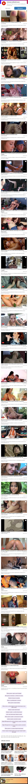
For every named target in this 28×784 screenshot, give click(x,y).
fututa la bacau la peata (14, 698)
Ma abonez (20, 8)
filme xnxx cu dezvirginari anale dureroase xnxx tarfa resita (14, 707)
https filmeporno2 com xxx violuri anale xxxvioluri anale (14, 725)
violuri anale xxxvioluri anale (14, 719)
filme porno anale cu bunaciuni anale (14, 716)
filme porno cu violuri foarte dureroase (14, 728)
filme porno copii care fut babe (14, 693)
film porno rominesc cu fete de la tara (14, 695)
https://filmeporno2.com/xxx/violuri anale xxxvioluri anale (14, 722)
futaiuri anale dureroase (14, 709)
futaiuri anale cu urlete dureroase (14, 712)
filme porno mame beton (14, 702)
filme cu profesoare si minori (14, 700)
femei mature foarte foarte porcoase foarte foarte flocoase (14, 731)
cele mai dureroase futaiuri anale (14, 714)
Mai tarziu (8, 8)
